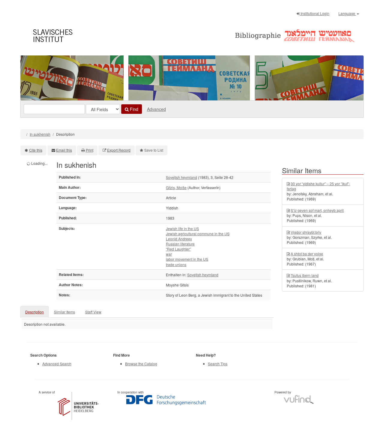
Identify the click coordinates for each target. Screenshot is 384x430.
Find (133, 109)
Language (347, 13)
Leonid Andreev (179, 238)
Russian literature (180, 243)
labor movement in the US (187, 259)
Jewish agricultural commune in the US (198, 233)
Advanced (156, 109)
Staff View (93, 311)
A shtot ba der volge (307, 253)
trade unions (176, 264)
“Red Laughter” (178, 248)
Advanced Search (56, 363)
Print (89, 150)
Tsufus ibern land (305, 275)
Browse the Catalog (141, 363)
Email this (64, 150)
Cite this (35, 150)
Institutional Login (314, 13)
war (169, 254)
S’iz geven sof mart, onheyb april (317, 210)
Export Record (118, 150)
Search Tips (217, 363)
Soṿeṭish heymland (181, 177)
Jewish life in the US (182, 228)
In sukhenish (40, 134)
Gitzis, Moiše (176, 187)
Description (34, 311)
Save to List (153, 150)
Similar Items (64, 311)
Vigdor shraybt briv (306, 232)
